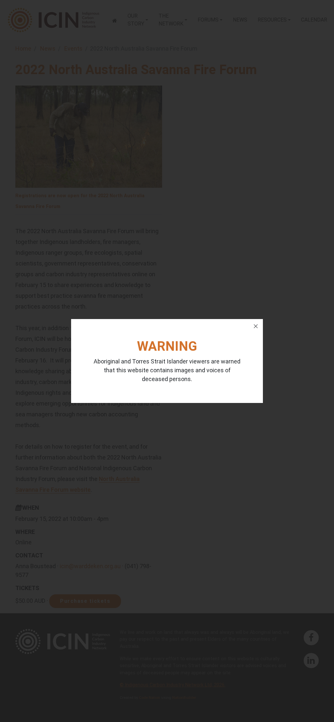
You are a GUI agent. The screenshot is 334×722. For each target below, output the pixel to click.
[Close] (256, 326)
